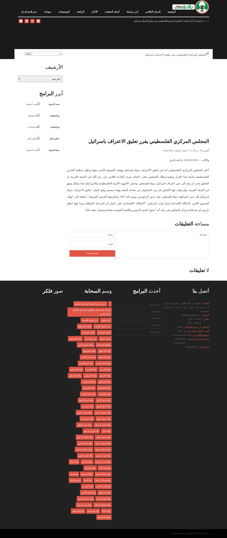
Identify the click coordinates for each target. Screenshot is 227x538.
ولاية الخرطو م (90, 375)
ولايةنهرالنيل (75, 480)
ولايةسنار (74, 474)
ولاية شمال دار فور (85, 437)
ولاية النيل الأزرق (103, 400)
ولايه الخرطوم (104, 492)
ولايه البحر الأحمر (103, 486)
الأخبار (95, 11)
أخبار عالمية (189, 21)
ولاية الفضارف (89, 388)
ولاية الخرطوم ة (88, 382)
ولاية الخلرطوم (104, 388)
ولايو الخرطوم (78, 511)
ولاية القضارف (104, 394)
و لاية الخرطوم (75, 339)
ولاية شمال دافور (85, 443)
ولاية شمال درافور (102, 449)
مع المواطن (54, 115)
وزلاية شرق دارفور (85, 345)
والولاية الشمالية (103, 345)
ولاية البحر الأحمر (88, 357)
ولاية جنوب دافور (103, 419)
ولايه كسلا (106, 511)
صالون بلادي (54, 138)
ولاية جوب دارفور (84, 425)
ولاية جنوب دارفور (84, 412)
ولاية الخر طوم (76, 369)
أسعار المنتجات (112, 11)
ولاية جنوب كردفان (102, 425)
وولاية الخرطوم (104, 517)
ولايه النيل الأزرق (103, 499)
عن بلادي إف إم (29, 11)
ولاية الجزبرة (105, 369)
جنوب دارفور (105, 339)
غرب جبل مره (90, 339)
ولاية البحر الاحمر (103, 363)
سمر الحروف (53, 104)
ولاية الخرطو (105, 375)
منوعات (47, 11)
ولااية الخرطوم (89, 351)
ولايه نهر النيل (93, 511)
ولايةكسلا (88, 480)
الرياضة (80, 11)
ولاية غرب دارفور (85, 455)
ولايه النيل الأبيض (88, 492)
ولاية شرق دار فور (91, 431)
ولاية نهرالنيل (90, 468)
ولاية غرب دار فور (103, 455)
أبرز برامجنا (132, 11)
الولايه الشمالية (88, 332)
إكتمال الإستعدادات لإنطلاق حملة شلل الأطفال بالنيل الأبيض (91, 312)
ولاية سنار (106, 431)
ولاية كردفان (87, 462)
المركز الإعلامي (153, 11)
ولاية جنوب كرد (87, 419)
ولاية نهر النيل (104, 468)
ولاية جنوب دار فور (102, 412)
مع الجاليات (54, 127)
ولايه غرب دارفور (84, 505)
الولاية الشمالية (104, 332)
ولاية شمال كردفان (84, 449)
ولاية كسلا (74, 462)
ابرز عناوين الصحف (90, 320)
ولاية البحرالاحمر (86, 363)
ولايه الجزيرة (87, 486)
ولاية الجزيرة (91, 369)
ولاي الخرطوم (104, 357)
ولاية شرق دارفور (103, 437)
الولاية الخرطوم (84, 326)
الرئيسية (172, 11)
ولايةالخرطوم (86, 474)
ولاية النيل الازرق (103, 406)
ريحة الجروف (54, 150)
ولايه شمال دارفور (85, 499)
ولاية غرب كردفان (103, 462)
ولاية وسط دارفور (103, 474)
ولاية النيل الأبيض (88, 394)
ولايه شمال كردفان (102, 505)
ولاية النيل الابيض (86, 400)
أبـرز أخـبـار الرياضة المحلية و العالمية (90, 304)
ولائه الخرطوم (104, 351)
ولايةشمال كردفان (102, 480)
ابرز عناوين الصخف (102, 326)
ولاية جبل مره (87, 406)
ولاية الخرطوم (75, 375)
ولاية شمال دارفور (102, 443)
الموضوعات (64, 11)
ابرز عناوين (105, 320)
